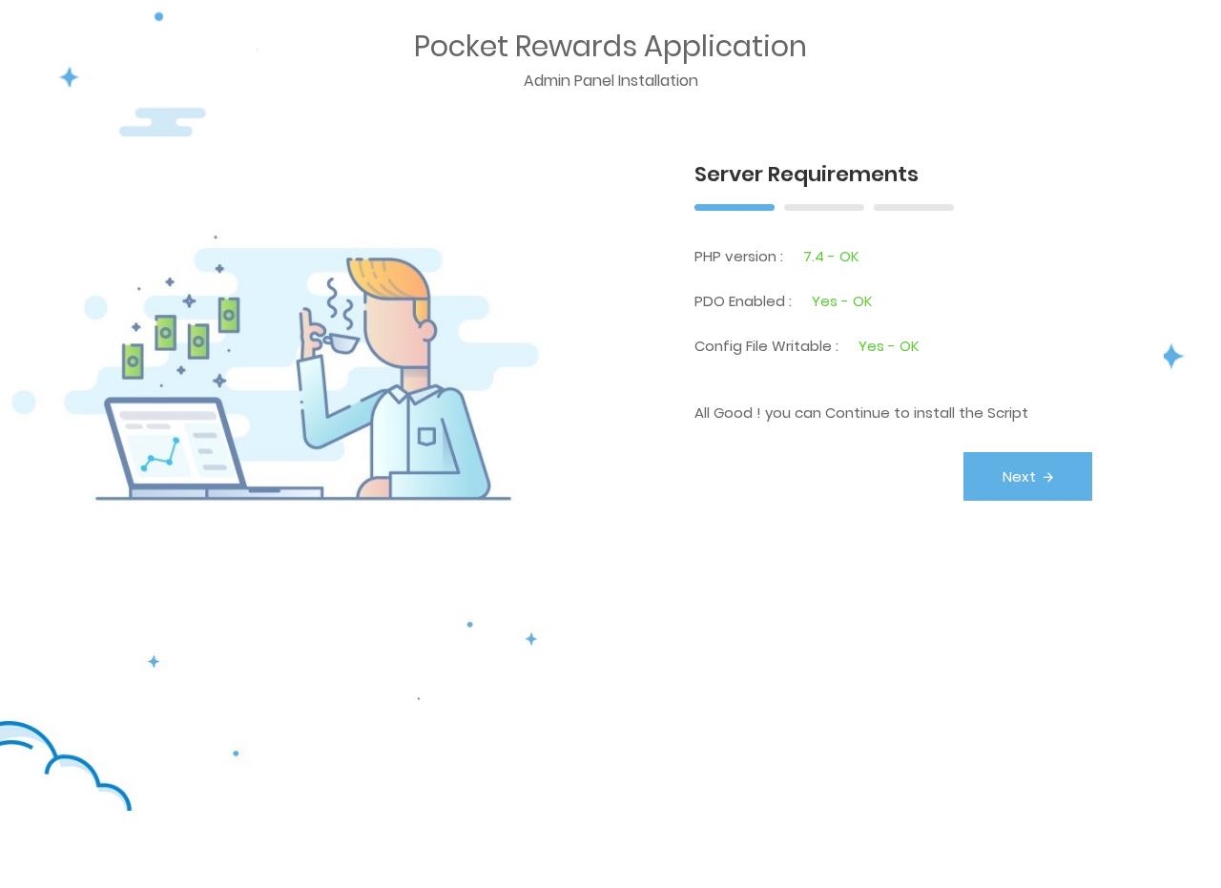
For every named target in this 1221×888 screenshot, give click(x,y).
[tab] (734, 206)
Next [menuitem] (1019, 476)
